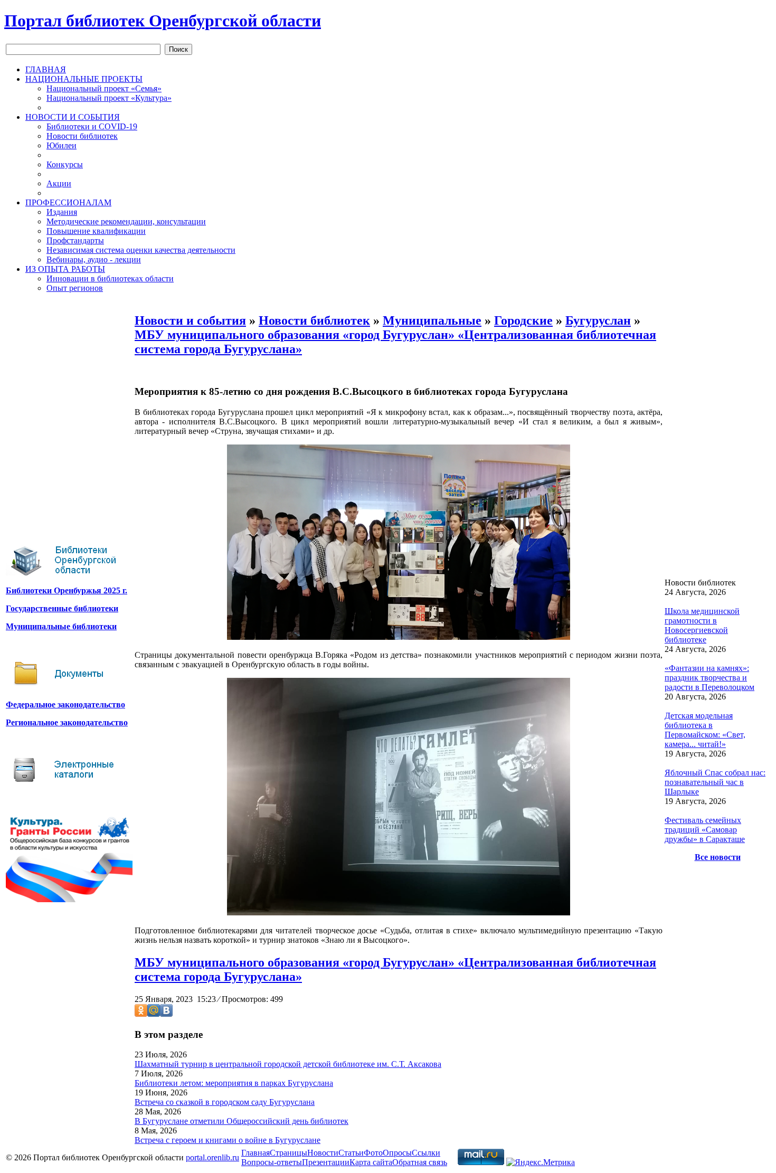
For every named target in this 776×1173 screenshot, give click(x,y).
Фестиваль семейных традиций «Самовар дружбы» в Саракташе (705, 830)
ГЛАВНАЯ (45, 69)
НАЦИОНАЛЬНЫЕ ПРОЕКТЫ (84, 78)
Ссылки (426, 1152)
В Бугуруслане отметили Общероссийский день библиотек (241, 1121)
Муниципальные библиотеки (61, 626)
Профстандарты (75, 240)
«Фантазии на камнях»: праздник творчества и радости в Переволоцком (709, 678)
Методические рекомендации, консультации (126, 221)
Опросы (397, 1152)
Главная (255, 1152)
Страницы (288, 1152)
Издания (61, 211)
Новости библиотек (82, 135)
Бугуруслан (598, 320)
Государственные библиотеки (62, 608)
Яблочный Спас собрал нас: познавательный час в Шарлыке (715, 782)
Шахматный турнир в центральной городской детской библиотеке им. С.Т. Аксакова (288, 1064)
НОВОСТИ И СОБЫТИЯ (72, 116)
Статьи (351, 1152)
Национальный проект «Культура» (109, 97)
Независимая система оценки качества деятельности (140, 249)
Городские (523, 320)
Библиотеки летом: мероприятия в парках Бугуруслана (234, 1083)
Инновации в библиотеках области (110, 278)
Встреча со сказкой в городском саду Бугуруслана (225, 1102)
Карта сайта (370, 1162)
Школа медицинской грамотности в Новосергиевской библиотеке (702, 625)
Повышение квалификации (96, 230)
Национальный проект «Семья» (104, 88)
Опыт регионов (74, 287)
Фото (373, 1152)
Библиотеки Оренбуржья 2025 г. (66, 590)
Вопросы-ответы (271, 1162)
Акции (58, 183)
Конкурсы (64, 164)
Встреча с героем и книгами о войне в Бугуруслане (227, 1140)
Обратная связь (419, 1162)
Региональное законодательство (67, 722)
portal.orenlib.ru (212, 1157)
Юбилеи (61, 145)
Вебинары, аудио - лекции (93, 259)
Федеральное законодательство (65, 704)
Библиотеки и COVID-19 (91, 126)
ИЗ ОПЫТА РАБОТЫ (65, 268)
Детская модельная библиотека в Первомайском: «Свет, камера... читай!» (705, 730)
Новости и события (190, 320)
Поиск (178, 49)
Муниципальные (432, 320)
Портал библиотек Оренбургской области (162, 20)
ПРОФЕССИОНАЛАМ (68, 202)
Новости (322, 1152)
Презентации (325, 1162)
